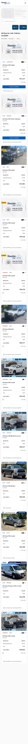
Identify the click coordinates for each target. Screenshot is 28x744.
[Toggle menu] (25, 2)
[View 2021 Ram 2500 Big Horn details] (14, 471)
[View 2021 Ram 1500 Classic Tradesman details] (14, 104)
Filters (24, 27)
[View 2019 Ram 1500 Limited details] (14, 155)
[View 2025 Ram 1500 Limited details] (14, 50)
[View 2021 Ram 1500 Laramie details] (14, 208)
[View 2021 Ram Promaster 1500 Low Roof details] (14, 571)
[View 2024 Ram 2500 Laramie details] (14, 260)
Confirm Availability (14, 86)
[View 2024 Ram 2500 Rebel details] (14, 314)
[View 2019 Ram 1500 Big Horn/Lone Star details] (14, 421)
